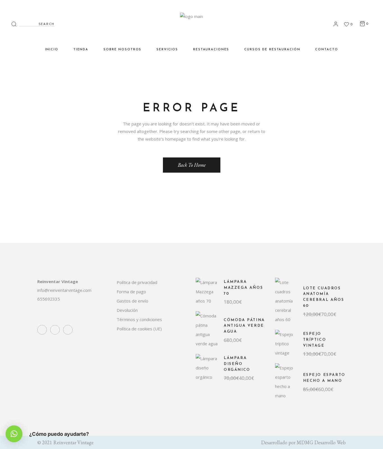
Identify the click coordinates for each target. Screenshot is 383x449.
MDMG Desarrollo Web (321, 442)
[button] (14, 433)
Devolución (127, 310)
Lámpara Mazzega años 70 (243, 287)
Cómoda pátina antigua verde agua (244, 326)
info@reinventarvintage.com (64, 290)
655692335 (48, 299)
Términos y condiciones (139, 319)
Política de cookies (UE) (139, 328)
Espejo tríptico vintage (314, 340)
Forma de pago (131, 291)
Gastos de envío (132, 301)
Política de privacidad (137, 282)
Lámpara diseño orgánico (237, 364)
